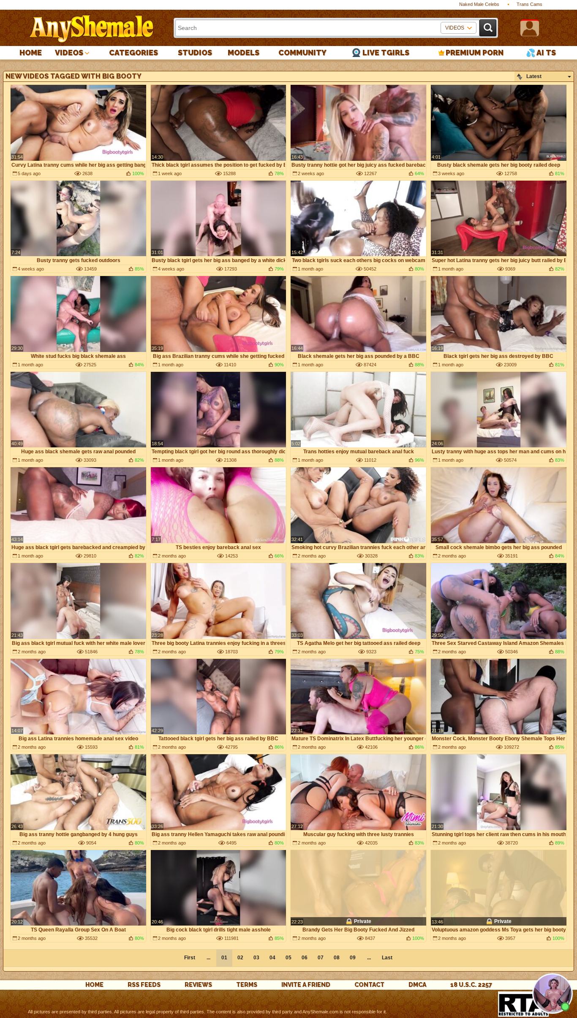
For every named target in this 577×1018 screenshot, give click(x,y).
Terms (246, 984)
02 (240, 958)
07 (321, 958)
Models (243, 52)
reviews (198, 984)
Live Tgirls (385, 52)
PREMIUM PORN (475, 52)
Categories (133, 52)
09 (353, 958)
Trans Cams (529, 4)
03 (256, 958)
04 (272, 958)
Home (30, 52)
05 (288, 958)
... (369, 958)
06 (305, 958)
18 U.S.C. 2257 (471, 984)
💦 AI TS (541, 52)
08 (337, 958)
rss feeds (144, 984)
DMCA (417, 984)
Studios (195, 52)
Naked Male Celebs (479, 4)
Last (387, 958)
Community (302, 52)
